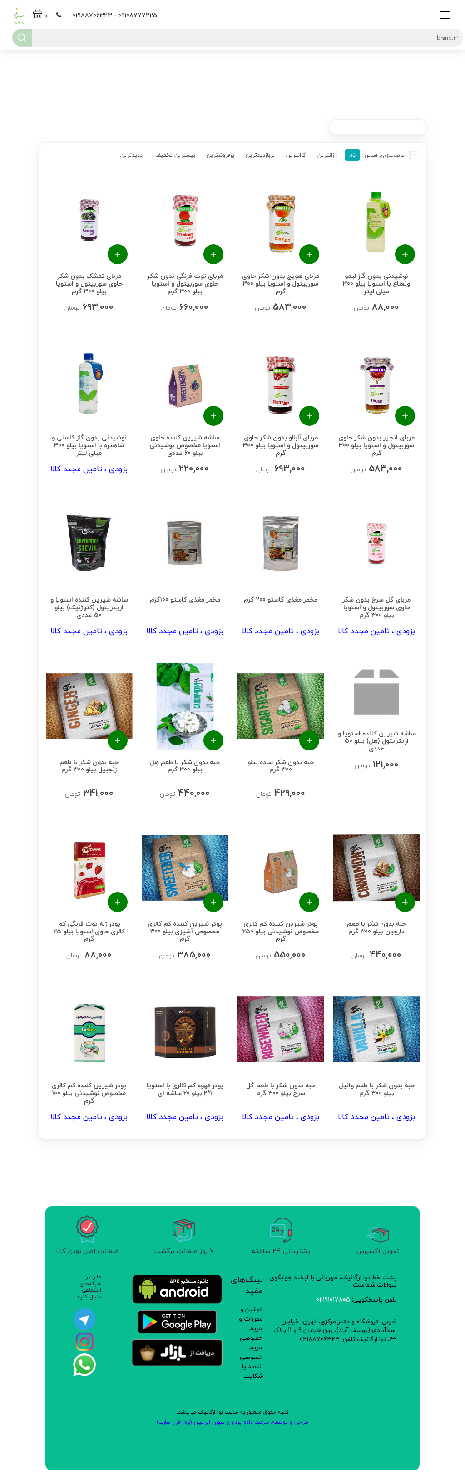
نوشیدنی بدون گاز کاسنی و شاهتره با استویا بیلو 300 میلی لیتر (88, 444)
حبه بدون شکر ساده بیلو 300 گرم (280, 765)
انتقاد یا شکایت (252, 1371)
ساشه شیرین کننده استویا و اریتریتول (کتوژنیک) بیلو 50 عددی (89, 606)
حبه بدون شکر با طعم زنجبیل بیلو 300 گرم (89, 765)
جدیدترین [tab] (132, 155)
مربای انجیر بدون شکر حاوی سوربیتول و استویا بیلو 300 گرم (376, 444)
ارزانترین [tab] (327, 155)
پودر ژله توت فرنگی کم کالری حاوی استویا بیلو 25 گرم (88, 930)
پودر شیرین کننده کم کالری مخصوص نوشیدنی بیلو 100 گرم (89, 1092)
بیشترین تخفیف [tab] (175, 155)
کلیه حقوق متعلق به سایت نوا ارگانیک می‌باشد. (232, 1412)
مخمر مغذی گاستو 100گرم (184, 599)
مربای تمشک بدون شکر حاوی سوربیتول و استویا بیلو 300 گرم (88, 282)
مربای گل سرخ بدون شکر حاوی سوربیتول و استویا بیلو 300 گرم (376, 606)
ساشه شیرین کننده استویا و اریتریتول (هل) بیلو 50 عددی (376, 740)
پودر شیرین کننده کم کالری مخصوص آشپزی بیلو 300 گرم (185, 930)
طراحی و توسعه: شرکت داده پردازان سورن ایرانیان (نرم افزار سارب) (232, 1422)
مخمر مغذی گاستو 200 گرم (280, 599)
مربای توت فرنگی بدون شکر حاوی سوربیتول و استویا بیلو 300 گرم (185, 282)
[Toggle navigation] (442, 15)
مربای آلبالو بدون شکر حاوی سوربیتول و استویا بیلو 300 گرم (280, 444)
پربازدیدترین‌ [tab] (260, 155)
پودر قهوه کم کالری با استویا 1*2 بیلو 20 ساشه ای (184, 1088)
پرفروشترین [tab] (220, 155)
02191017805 (333, 1299)
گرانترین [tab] (296, 155)
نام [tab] (352, 155)
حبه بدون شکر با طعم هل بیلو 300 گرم (185, 765)
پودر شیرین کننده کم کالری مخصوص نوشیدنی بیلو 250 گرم (280, 930)
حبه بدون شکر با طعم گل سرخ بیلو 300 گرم (280, 1088)
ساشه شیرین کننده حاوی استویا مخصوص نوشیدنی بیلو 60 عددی (184, 444)
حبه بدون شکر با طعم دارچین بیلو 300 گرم (376, 927)
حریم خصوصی (251, 1352)
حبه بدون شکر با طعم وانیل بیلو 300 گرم (376, 1088)
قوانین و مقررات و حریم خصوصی (251, 1323)
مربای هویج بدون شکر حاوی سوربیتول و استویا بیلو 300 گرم (280, 282)
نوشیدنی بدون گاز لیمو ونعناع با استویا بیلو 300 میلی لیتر (376, 282)
